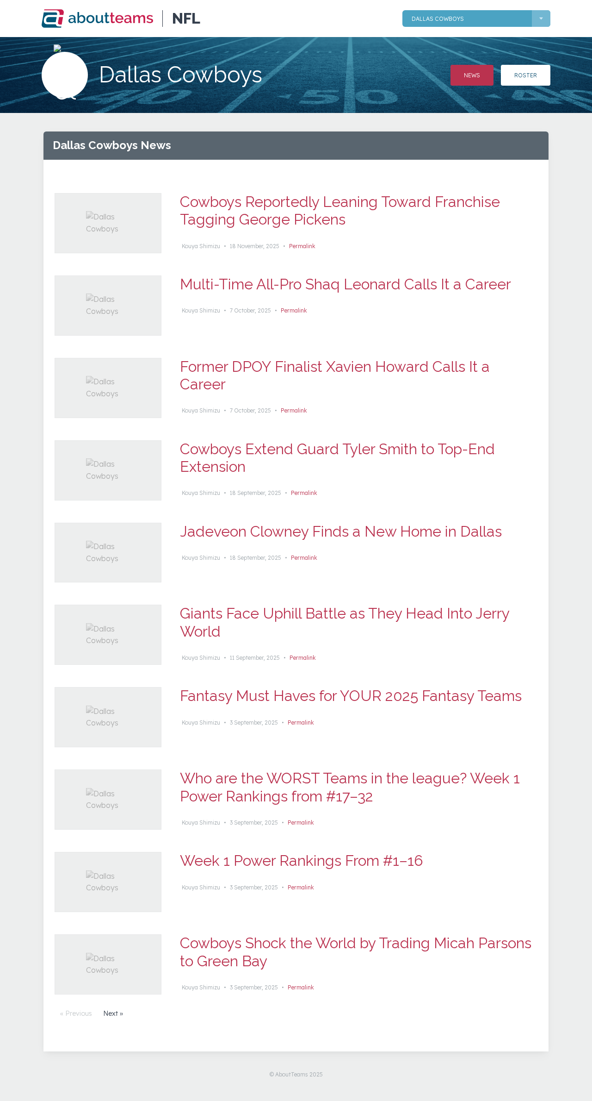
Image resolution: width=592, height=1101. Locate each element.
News (472, 75)
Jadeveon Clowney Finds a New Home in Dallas (341, 531)
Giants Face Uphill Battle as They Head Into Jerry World (344, 622)
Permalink (302, 246)
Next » (113, 1013)
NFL (186, 18)
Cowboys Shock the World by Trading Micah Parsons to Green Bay (355, 951)
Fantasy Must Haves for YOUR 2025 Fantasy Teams (351, 695)
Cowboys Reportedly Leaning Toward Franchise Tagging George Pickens (340, 210)
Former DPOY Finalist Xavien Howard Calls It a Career (335, 375)
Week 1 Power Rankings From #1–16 (301, 860)
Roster (525, 75)
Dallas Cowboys (438, 18)
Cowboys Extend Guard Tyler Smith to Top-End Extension (337, 457)
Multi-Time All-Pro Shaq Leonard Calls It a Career (345, 284)
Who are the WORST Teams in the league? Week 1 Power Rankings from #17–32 (350, 786)
